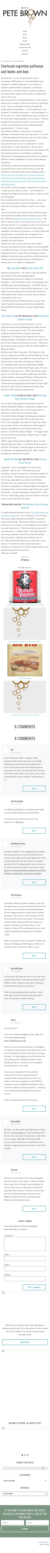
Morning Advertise (11, 515)
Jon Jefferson (17, 968)
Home (25, 31)
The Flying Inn (8, 316)
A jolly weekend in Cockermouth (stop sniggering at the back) (25, 605)
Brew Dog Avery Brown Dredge (31, 397)
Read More (25, 1342)
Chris (13, 1019)
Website (7, 1274)
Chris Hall (15, 1121)
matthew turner (18, 843)
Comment (9, 1235)
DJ (12, 749)
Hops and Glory (14, 268)
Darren (14, 1169)
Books (25, 41)
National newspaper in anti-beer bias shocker (25, 715)
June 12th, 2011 (16, 1022)
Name (7, 1254)
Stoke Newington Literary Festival (27, 218)
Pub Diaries (16, 895)
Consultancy (25, 44)
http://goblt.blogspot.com (14, 1040)
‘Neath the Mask (10, 459)
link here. (20, 822)
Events (25, 51)
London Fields (9, 395)
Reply (34, 788)
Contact (25, 54)
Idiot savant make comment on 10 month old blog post (25, 642)
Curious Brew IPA (35, 268)
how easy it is (20, 1132)
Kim (47, 1544)
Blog (25, 35)
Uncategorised (18, 61)
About (25, 38)
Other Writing (25, 47)
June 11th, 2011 (16, 752)
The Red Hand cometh (25, 678)
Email (7, 1264)
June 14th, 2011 (16, 1172)
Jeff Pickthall (17, 801)
